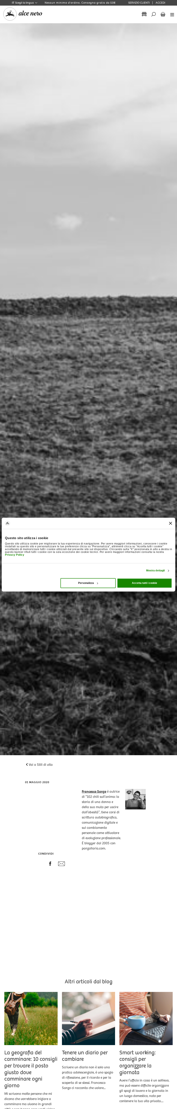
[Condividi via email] (61, 865)
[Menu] (171, 14)
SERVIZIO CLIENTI (139, 3)
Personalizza (86, 583)
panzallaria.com (93, 848)
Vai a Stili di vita (41, 764)
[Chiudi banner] (170, 523)
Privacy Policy (14, 555)
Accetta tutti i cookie (144, 583)
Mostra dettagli (155, 570)
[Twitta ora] (40, 864)
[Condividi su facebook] (50, 864)
